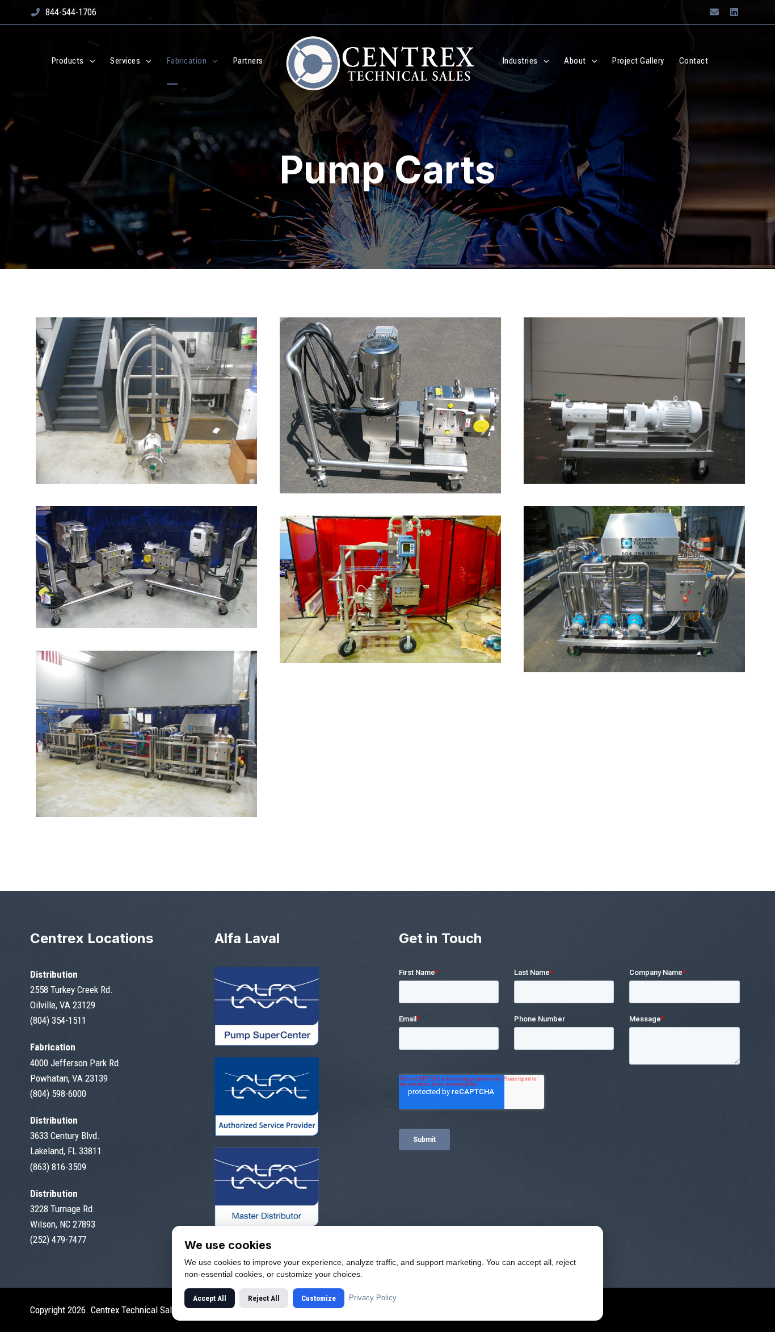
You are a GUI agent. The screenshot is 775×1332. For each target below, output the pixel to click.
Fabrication (187, 61)
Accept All (209, 1298)
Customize (318, 1298)
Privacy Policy (373, 1297)
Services (125, 61)
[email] (714, 12)
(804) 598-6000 (58, 1093)
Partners (248, 61)
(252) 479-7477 (58, 1239)
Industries (520, 61)
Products (68, 61)
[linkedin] (734, 12)
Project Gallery (638, 61)
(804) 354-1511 (58, 1020)
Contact (694, 61)
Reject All (264, 1298)
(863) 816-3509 (58, 1166)
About (575, 61)
